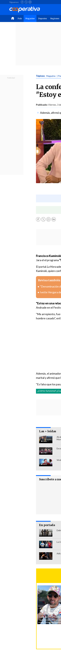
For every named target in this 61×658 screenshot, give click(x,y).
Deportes (42, 18)
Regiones (54, 18)
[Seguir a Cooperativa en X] (26, 2)
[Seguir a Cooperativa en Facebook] (22, 2)
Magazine (30, 18)
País (20, 18)
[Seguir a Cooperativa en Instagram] (30, 2)
